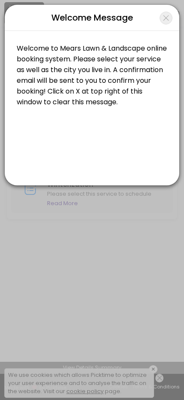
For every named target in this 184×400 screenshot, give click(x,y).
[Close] (166, 18)
